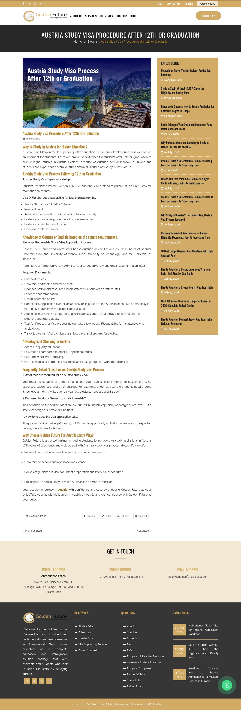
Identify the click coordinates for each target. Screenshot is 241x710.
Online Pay (208, 16)
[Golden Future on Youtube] (35, 3)
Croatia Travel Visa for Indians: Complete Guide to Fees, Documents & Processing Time (187, 199)
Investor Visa (86, 638)
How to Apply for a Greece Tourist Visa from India (187, 287)
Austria (62, 489)
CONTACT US (173, 3)
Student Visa (86, 626)
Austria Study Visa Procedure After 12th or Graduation (120, 34)
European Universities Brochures (145, 656)
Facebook (90, 516)
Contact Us (133, 680)
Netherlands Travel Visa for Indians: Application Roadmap (203, 630)
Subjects (122, 16)
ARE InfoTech (155, 704)
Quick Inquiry (207, 3)
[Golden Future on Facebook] (23, 3)
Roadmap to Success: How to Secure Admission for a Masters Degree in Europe (187, 108)
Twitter (108, 516)
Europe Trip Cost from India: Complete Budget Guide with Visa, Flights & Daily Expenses (185, 181)
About (130, 626)
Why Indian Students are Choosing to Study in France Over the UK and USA (185, 145)
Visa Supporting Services (93, 644)
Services (91, 16)
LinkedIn (124, 516)
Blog (133, 16)
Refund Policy (135, 686)
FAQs (130, 650)
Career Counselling (90, 650)
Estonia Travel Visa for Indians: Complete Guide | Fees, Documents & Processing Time (186, 163)
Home (78, 41)
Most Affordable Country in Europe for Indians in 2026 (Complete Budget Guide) (186, 303)
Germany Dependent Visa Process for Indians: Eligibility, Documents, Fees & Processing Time (185, 235)
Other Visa (85, 632)
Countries (106, 16)
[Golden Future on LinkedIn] (29, 3)
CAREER (189, 3)
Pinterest (142, 516)
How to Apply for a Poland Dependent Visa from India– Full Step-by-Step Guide (185, 271)
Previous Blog (33, 530)
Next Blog (143, 530)
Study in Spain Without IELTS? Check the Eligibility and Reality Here (182, 90)
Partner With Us (136, 674)
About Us (76, 16)
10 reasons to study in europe (144, 662)
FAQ (160, 3)
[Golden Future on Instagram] (41, 3)
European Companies (139, 668)
